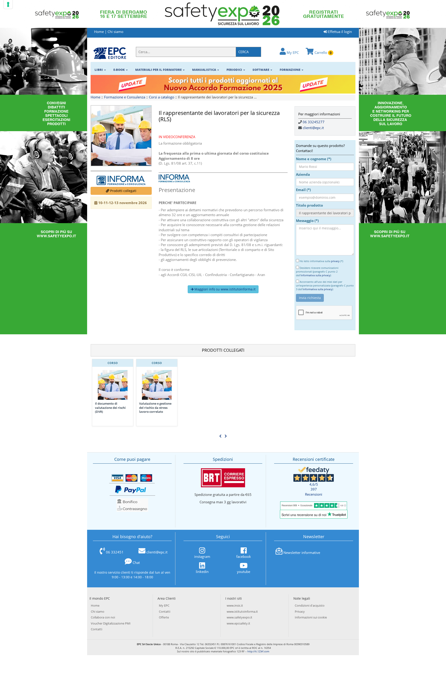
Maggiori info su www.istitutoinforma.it (224, 289)
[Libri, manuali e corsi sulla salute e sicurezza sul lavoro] (110, 53)
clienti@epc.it (313, 127)
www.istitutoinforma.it (242, 611)
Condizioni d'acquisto (310, 605)
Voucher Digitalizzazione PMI (111, 623)
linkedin (202, 571)
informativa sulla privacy (315, 275)
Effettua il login (339, 31)
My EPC (292, 52)
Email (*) (303, 189)
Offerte (164, 617)
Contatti (96, 629)
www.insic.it (235, 605)
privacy (335, 261)
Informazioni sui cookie (311, 617)
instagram (202, 556)
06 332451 (115, 552)
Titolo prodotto (309, 205)
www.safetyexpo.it (239, 617)
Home (99, 31)
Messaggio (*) (307, 220)
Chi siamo (115, 31)
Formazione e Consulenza (124, 97)
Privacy (300, 611)
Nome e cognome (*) (313, 158)
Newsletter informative (301, 552)
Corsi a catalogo (161, 97)
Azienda (303, 174)
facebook (243, 556)
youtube (243, 571)
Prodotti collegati (122, 191)
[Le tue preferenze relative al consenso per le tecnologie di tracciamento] (8, 4)
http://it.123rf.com (258, 651)
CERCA (243, 51)
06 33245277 (314, 122)
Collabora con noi (103, 617)
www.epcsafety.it (238, 623)
